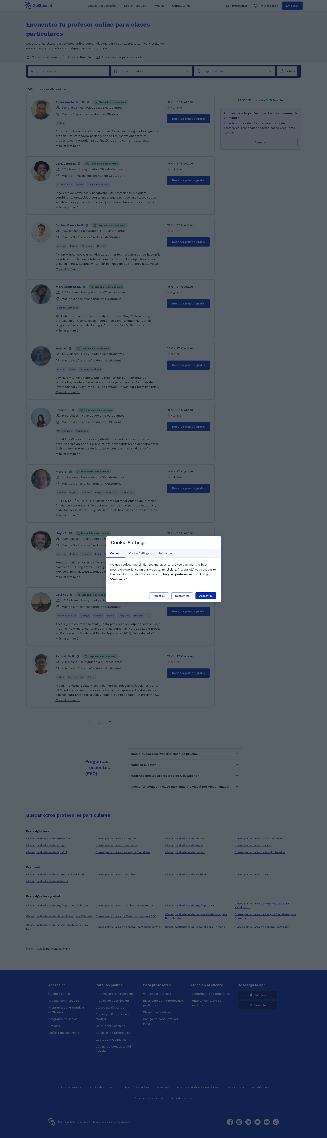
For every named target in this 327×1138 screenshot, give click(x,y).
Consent (116, 553)
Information (164, 553)
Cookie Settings (139, 553)
